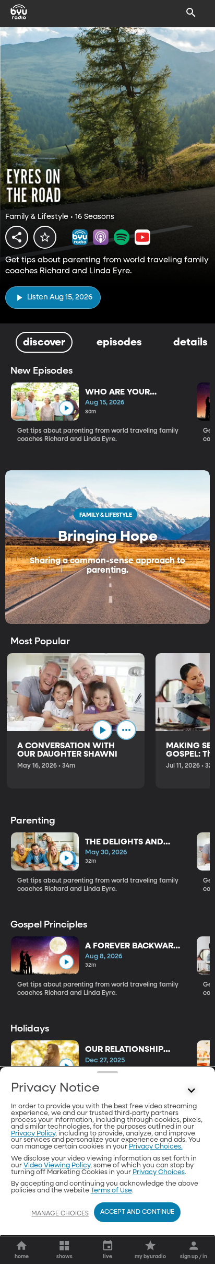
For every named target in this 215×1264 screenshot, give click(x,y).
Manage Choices (60, 1214)
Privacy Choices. (156, 1146)
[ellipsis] (126, 730)
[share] (16, 237)
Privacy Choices (159, 1172)
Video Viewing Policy (56, 1165)
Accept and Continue (137, 1212)
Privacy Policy (33, 1133)
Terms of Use (111, 1190)
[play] (66, 408)
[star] (44, 237)
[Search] (191, 12)
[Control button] (191, 1090)
